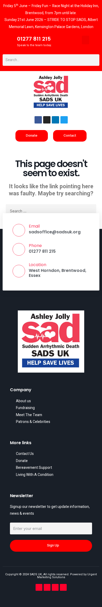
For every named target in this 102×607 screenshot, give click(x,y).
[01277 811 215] (8, 41)
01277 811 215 (34, 38)
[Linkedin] (55, 119)
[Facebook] (38, 119)
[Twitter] (64, 119)
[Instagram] (46, 119)
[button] (85, 40)
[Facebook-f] (39, 587)
